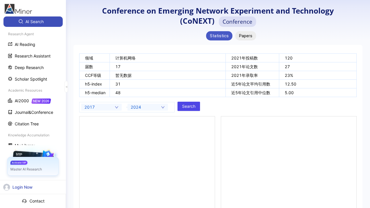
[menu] (32, 84)
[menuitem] (33, 21)
